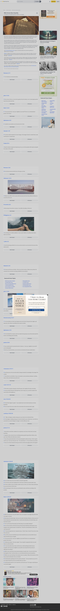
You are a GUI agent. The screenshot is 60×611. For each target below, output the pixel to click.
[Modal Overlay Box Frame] (30, 305)
